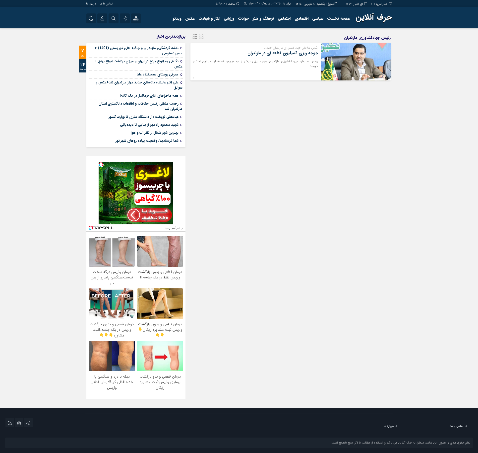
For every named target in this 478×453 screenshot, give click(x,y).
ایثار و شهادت (209, 18)
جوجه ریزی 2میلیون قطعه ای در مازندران (282, 53)
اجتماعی (284, 18)
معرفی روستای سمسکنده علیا (158, 74)
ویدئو (177, 18)
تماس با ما (106, 3)
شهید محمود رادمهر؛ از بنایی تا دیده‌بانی (149, 125)
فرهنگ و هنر (263, 18)
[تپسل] (101, 164)
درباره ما (91, 3)
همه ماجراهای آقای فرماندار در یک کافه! (149, 95)
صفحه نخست (339, 18)
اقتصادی (301, 18)
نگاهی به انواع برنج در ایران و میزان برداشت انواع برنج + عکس (138, 64)
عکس (190, 18)
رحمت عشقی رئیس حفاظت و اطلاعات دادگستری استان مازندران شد (140, 106)
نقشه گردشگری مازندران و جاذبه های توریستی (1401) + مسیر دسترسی (138, 50)
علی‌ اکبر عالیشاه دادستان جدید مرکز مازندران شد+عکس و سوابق (139, 85)
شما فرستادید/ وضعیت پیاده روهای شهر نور (147, 140)
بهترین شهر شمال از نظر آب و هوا (155, 132)
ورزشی (229, 18)
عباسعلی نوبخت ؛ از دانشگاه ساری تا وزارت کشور (144, 117)
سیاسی (317, 18)
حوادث (243, 18)
